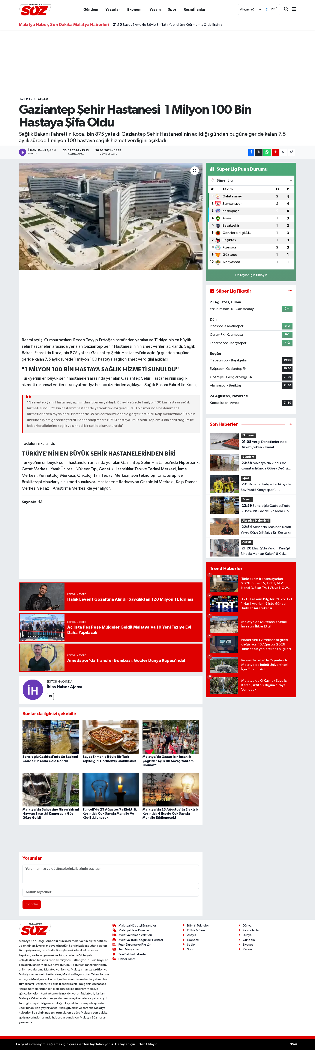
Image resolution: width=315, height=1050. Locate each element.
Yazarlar (112, 9)
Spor (172, 9)
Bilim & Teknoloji (198, 925)
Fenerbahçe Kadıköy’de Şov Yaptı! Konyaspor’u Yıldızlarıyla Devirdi (266, 487)
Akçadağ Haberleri (255, 520)
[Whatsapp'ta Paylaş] (267, 152)
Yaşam (155, 9)
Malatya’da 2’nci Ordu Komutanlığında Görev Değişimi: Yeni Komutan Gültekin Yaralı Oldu (266, 466)
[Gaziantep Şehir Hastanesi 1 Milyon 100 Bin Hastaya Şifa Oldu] (110, 216)
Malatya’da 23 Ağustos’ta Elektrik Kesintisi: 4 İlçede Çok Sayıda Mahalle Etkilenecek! (170, 813)
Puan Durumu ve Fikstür (134, 944)
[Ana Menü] (292, 9)
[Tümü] (290, 424)
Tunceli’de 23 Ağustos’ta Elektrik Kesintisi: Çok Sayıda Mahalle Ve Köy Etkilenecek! (109, 813)
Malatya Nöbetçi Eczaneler (137, 925)
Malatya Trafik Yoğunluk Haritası (140, 940)
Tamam (292, 1044)
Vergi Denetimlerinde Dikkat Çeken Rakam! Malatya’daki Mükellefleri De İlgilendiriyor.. (264, 445)
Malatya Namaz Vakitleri (135, 935)
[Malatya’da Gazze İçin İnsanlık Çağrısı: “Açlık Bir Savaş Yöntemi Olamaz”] (170, 737)
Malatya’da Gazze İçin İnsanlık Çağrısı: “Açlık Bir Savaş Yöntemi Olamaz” (175, 28)
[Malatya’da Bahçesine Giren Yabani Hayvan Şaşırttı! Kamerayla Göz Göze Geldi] (50, 789)
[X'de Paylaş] (258, 152)
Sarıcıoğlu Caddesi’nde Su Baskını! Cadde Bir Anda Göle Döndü (266, 509)
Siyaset (248, 944)
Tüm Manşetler (129, 949)
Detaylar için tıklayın (251, 275)
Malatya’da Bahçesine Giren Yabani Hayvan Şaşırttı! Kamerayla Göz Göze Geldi (50, 813)
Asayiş (246, 542)
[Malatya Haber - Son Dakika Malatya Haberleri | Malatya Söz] (35, 9)
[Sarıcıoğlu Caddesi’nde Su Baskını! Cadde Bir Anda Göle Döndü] (50, 737)
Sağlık (191, 944)
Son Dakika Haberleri (132, 954)
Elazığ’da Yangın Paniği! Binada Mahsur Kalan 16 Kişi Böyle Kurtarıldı (265, 551)
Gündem (90, 9)
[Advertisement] (158, 64)
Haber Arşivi (126, 959)
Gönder (32, 904)
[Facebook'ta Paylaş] (251, 152)
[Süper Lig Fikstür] (290, 291)
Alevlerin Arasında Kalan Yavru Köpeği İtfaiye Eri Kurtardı (266, 529)
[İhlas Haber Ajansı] (32, 689)
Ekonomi (134, 9)
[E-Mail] (50, 696)
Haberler (25, 99)
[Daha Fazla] (275, 152)
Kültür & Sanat (197, 930)
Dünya (247, 925)
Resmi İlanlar (195, 9)
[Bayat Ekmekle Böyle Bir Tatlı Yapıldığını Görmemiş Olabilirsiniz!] (110, 737)
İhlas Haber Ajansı (64, 687)
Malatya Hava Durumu (133, 930)
